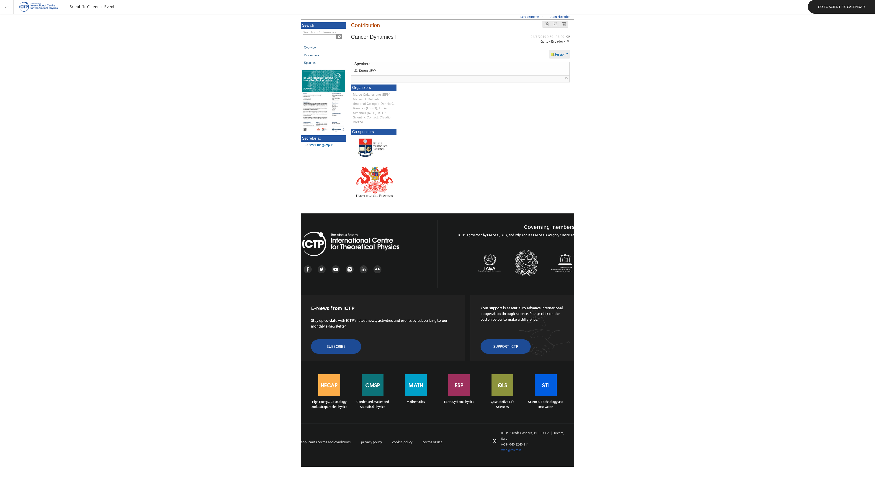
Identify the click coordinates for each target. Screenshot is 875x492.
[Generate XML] (555, 24)
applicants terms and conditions (326, 442)
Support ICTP (505, 346)
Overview (310, 47)
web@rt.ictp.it (511, 450)
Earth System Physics (459, 402)
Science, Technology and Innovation (546, 404)
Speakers (310, 62)
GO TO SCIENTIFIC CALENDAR (841, 7)
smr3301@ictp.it (320, 145)
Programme (311, 55)
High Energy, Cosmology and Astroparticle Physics (329, 404)
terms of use (433, 442)
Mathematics (416, 402)
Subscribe (336, 346)
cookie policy (402, 442)
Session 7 (561, 54)
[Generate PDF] (547, 24)
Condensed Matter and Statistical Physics (372, 404)
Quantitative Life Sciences (502, 404)
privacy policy (371, 442)
